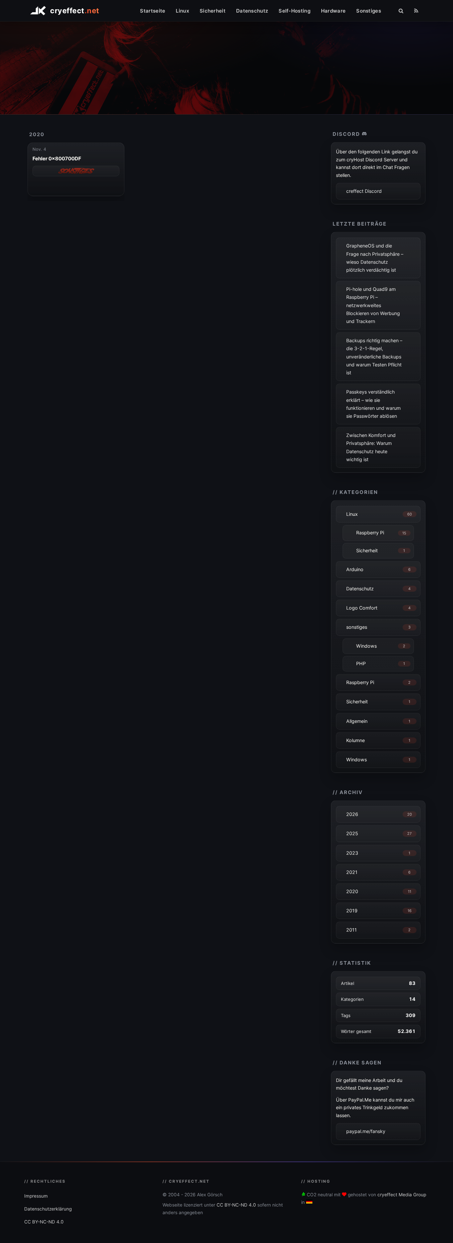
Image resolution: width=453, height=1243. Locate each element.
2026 (352, 814)
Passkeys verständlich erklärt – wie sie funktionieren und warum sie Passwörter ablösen (373, 404)
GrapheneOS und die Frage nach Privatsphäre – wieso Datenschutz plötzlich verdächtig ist (374, 258)
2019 (351, 910)
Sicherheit (213, 11)
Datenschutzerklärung (48, 1209)
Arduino (354, 569)
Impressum (36, 1196)
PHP (361, 663)
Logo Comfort (361, 608)
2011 (351, 930)
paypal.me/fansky (365, 1131)
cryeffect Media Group (401, 1194)
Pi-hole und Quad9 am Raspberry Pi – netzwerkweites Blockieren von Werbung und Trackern (373, 305)
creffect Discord (364, 191)
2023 (352, 853)
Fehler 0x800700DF (56, 158)
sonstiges (356, 627)
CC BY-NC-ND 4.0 (44, 1221)
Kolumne (355, 740)
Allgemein (356, 721)
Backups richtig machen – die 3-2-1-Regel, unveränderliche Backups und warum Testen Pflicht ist (374, 356)
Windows (366, 646)
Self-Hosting (294, 11)
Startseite (152, 11)
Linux (182, 11)
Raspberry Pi (370, 532)
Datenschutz (252, 11)
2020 (36, 134)
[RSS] (416, 10)
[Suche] (401, 10)
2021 (351, 872)
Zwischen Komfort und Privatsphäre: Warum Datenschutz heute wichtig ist (371, 447)
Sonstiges (368, 11)
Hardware (333, 11)
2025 (352, 833)
